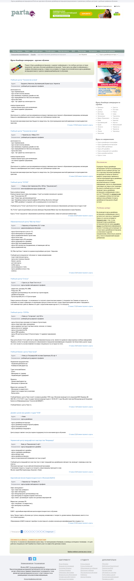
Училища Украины (65, 570)
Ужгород (116, 118)
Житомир (101, 114)
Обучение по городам (109, 572)
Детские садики (107, 570)
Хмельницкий (117, 125)
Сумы (114, 114)
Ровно (115, 112)
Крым (99, 125)
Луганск (100, 127)
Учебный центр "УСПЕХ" (19, 182)
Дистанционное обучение (89, 572)
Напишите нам (101, 220)
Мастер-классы (63, 51)
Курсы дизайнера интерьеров (107, 144)
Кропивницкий (102, 122)
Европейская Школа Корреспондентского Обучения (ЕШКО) (33, 478)
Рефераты (84, 575)
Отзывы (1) (72, 407)
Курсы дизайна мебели (105, 153)
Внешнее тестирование (66, 566)
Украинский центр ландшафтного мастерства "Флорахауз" (32, 440)
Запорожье (101, 116)
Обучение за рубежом (107, 51)
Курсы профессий (86, 566)
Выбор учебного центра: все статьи (79, 551)
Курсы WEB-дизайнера (105, 146)
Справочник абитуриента (67, 577)
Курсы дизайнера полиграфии (107, 142)
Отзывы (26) (72, 215)
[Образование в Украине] (23, 13)
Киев (99, 120)
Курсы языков (85, 564)
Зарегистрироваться (104, 6)
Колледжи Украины (65, 568)
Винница (100, 107)
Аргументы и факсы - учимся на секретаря (28, 540)
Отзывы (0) (72, 273)
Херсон (115, 122)
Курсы (27, 51)
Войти (118, 6)
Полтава (115, 109)
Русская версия (39, 563)
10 (43, 531)
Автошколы (93, 51)
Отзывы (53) (72, 523)
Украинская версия (27, 563)
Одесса (115, 107)
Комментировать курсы (85, 125)
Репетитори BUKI (107, 568)
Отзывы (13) (72, 306)
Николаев (101, 133)
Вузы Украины (17, 51)
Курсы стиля (102, 155)
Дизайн (33, 54)
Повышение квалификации (20, 54)
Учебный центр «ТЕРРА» (20, 312)
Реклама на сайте (107, 579)
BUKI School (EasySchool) (110, 566)
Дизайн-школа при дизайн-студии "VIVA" (26, 413)
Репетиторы (82, 51)
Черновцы (116, 131)
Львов (100, 131)
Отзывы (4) (72, 346)
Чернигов (116, 129)
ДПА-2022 (105, 564)
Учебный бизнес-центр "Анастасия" (24, 352)
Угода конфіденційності (37, 567)
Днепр (100, 109)
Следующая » (50, 531)
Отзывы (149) (71, 125)
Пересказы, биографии (66, 572)
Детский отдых (37, 51)
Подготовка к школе (108, 575)
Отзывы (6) (72, 176)
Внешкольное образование (68, 575)
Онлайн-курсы (50, 51)
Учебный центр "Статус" (20, 279)
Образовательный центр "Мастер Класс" (26, 222)
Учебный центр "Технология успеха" (24, 80)
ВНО (73, 51)
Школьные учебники (87, 570)
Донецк (100, 112)
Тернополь (116, 116)
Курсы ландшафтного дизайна (108, 151)
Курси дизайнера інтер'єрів (32, 579)
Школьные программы (66, 579)
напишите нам (116, 194)
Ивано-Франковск (103, 118)
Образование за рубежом (89, 568)
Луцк (99, 129)
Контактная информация (110, 577)
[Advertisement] (67, 33)
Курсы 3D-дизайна (104, 149)
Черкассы (116, 127)
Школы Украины (86, 577)
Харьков (115, 120)
